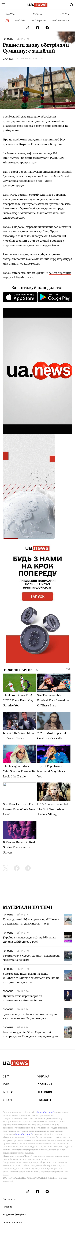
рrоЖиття (45, 1100)
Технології (46, 1092)
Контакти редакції (12, 1222)
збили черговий (60, 273)
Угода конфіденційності (15, 1214)
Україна (43, 1077)
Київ (6, 1084)
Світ (6, 1077)
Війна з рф (23, 39)
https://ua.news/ (45, 1112)
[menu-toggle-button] (3, 5)
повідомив (20, 139)
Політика (45, 1084)
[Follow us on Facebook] (37, 27)
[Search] (71, 5)
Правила (7, 1207)
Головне (8, 39)
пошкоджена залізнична (32, 259)
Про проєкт (9, 1199)
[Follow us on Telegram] (47, 27)
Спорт (7, 1100)
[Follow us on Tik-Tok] (27, 27)
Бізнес (8, 1092)
